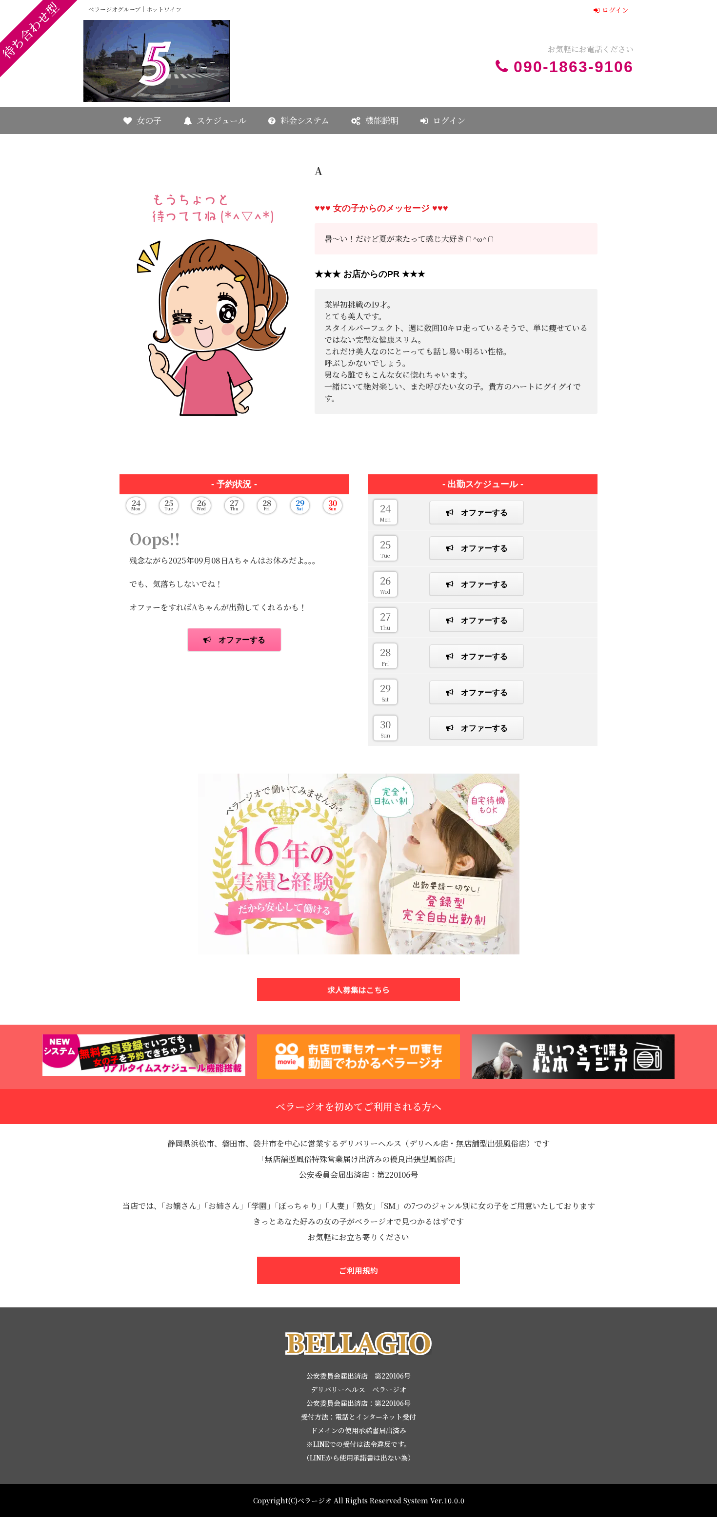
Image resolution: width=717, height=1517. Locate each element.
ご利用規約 (358, 1270)
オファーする (484, 512)
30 (385, 728)
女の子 (149, 120)
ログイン (615, 10)
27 (385, 620)
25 (385, 548)
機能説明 (381, 120)
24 (385, 512)
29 (385, 692)
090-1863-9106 (574, 67)
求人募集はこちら (358, 989)
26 (385, 584)
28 (385, 655)
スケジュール (221, 120)
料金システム (304, 120)
